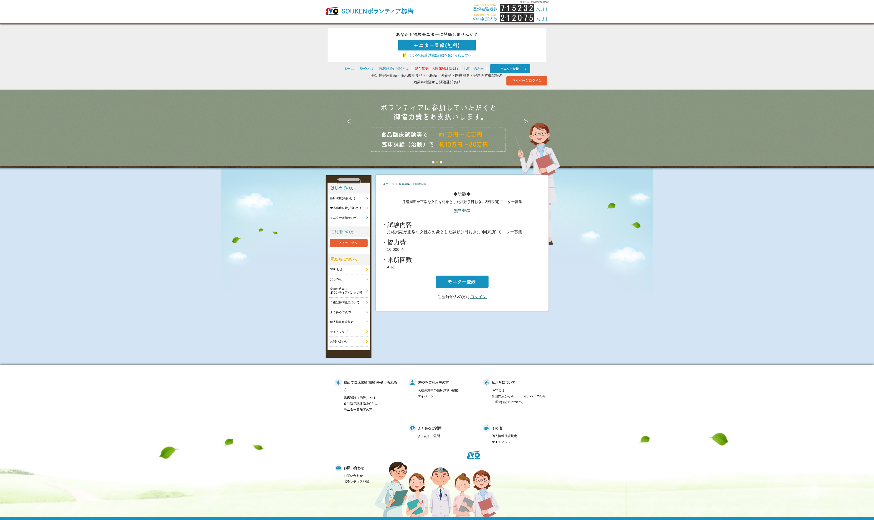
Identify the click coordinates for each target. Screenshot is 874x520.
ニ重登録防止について (345, 302)
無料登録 (462, 210)
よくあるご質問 (340, 312)
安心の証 (336, 279)
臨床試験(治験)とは (394, 68)
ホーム (349, 68)
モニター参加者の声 (343, 217)
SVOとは (367, 68)
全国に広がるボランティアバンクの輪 (346, 290)
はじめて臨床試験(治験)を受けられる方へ (439, 55)
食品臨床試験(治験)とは (345, 208)
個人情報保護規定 (342, 322)
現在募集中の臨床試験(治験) (436, 68)
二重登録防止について (507, 402)
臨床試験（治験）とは (360, 397)
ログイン (478, 296)
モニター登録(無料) (437, 45)
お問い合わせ (474, 68)
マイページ (426, 396)
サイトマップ (339, 331)
